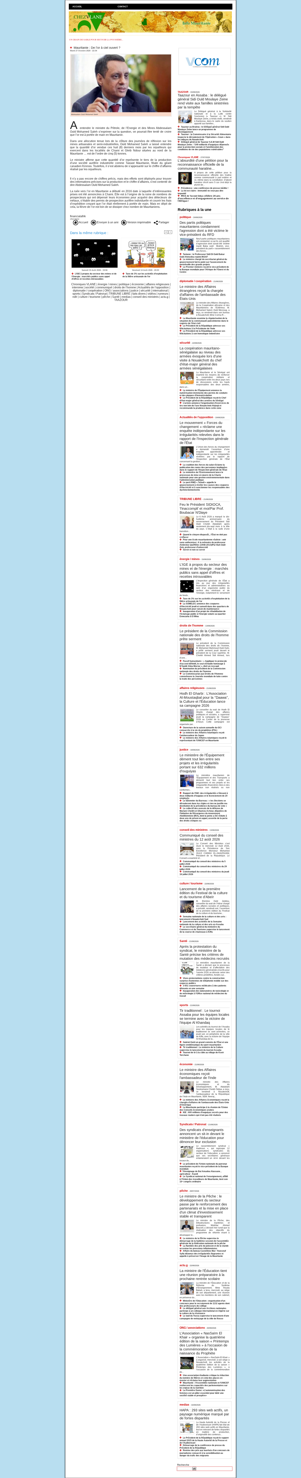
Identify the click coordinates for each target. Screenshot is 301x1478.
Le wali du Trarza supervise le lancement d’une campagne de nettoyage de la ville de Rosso (204, 1317)
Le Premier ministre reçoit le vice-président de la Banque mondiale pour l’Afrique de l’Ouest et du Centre (204, 269)
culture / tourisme (89, 296)
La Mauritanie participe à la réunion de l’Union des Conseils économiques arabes (204, 1108)
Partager (163, 222)
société (89, 287)
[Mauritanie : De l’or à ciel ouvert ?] (121, 55)
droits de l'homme (125, 287)
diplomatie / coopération (87, 290)
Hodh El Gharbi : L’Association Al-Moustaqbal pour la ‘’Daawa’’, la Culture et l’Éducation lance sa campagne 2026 (204, 699)
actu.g (164, 296)
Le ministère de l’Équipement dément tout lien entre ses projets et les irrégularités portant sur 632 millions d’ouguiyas (202, 763)
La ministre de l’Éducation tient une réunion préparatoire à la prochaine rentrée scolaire (203, 1275)
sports (76, 293)
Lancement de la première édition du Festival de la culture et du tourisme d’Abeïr (203, 893)
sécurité (145, 290)
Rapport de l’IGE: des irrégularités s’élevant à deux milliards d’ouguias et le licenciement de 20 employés (204, 795)
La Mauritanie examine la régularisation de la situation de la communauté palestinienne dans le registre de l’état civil (204, 321)
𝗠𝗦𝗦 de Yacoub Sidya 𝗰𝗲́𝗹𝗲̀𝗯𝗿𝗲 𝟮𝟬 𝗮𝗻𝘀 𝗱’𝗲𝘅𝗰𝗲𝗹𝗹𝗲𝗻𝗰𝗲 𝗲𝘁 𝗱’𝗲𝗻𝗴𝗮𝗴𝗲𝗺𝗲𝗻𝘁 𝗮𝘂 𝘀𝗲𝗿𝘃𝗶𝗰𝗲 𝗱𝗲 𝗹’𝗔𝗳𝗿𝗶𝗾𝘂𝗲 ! (203, 198)
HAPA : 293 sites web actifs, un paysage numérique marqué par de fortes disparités (204, 1414)
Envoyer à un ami (107, 222)
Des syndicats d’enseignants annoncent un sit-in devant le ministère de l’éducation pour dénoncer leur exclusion (202, 1136)
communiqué (104, 287)
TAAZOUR (121, 299)
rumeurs (163, 293)
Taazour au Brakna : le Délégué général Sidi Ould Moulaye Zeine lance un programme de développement (203, 129)
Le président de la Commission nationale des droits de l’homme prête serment (204, 635)
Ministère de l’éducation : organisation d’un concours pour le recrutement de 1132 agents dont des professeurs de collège (205, 1303)
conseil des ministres (146, 296)
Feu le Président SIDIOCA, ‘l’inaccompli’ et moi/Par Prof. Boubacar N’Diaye (202, 508)
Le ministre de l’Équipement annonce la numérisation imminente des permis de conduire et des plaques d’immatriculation (203, 393)
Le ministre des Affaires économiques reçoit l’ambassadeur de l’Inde (198, 1074)
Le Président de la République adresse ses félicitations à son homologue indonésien (202, 332)
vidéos (152, 293)
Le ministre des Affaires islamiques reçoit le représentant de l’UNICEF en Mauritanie (203, 739)
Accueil (77, 6)
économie (138, 284)
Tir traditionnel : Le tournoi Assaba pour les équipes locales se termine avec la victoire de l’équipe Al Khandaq (204, 1016)
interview (77, 287)
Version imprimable (138, 222)
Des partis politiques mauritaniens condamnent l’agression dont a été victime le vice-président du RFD (204, 229)
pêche (106, 296)
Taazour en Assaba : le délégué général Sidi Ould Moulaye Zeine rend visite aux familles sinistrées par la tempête (203, 101)
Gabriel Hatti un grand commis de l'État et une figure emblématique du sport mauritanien (204, 1043)
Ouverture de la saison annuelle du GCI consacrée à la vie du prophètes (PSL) (200, 728)
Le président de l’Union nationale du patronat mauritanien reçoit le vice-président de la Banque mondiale (204, 1166)
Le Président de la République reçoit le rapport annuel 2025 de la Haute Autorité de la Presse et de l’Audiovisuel (204, 1440)
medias (126, 296)
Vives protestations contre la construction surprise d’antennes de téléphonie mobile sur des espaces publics (204, 980)
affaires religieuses (157, 284)
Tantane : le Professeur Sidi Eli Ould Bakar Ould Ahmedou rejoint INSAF (202, 255)
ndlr (74, 296)
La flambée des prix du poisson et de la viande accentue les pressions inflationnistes (204, 1247)
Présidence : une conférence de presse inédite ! (204, 188)
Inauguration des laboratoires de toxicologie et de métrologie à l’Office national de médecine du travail (204, 993)
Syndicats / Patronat (94, 293)
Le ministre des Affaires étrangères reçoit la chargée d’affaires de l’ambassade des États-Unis (203, 293)
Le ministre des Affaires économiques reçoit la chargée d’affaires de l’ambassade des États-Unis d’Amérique (204, 1102)
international (160, 290)
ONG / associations (116, 290)
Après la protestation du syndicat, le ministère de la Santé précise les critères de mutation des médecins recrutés (204, 952)
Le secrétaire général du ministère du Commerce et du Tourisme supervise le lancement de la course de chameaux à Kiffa (205, 929)
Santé (115, 296)
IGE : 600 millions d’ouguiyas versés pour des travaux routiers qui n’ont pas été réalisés (204, 1113)
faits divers (139, 293)
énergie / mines (107, 284)
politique (124, 284)
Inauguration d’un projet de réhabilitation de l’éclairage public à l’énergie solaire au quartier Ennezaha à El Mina (203, 614)
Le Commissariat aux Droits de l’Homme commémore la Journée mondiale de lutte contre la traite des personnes (204, 676)
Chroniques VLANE (83, 284)
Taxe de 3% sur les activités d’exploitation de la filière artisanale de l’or (144, 275)
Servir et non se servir (194, 550)
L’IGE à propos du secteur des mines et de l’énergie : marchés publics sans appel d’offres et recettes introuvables (94, 276)
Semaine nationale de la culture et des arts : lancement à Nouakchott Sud (203, 917)
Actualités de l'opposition (153, 287)
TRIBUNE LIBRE (119, 293)
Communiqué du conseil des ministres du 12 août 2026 (201, 837)
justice (134, 290)
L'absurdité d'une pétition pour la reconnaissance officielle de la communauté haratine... (203, 164)
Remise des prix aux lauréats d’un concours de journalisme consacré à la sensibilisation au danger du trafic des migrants (205, 1453)
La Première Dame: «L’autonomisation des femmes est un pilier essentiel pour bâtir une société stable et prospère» (202, 1393)
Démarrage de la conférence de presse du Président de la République (202, 1446)
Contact (123, 6)
